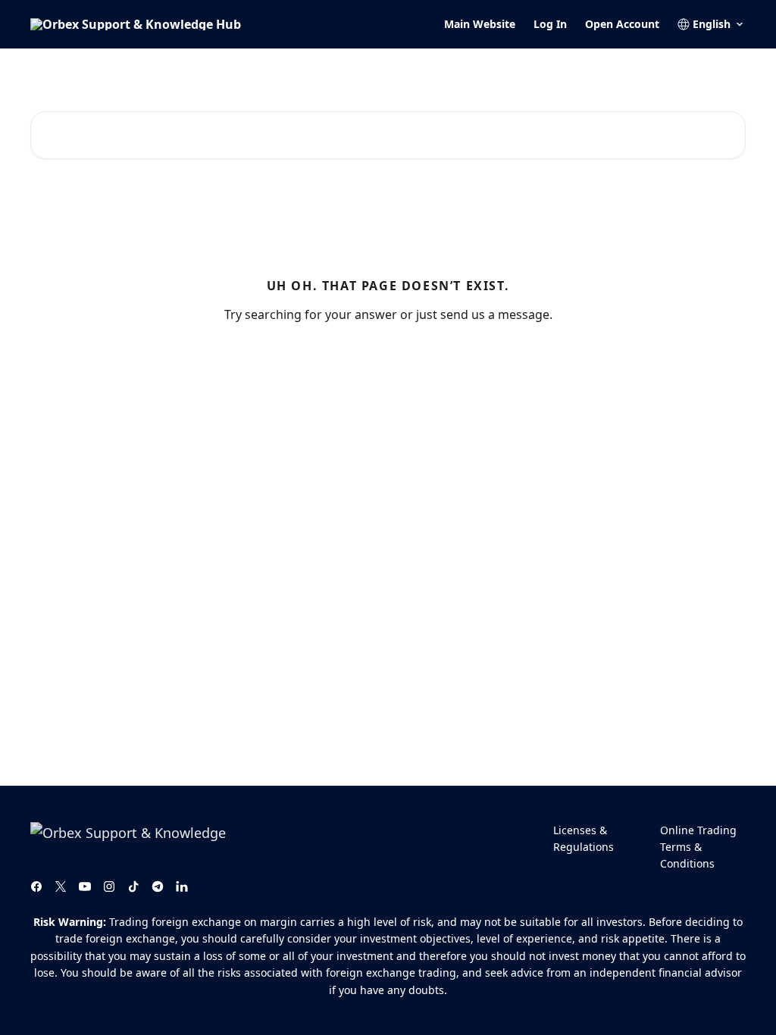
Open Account (622, 24)
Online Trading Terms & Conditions (698, 847)
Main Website (479, 24)
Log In (550, 24)
